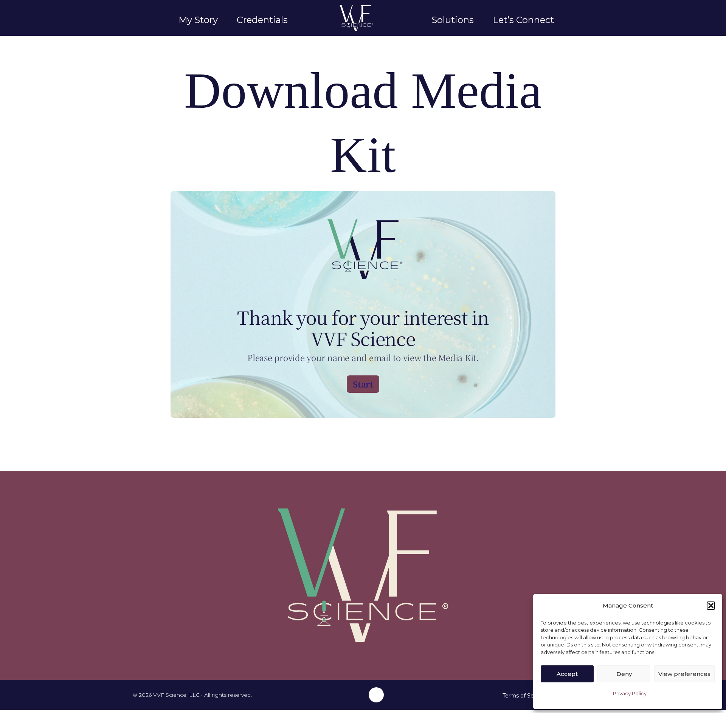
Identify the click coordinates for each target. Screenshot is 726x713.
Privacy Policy (630, 693)
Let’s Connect (523, 19)
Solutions (452, 19)
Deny (624, 673)
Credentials (262, 19)
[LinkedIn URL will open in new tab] (376, 694)
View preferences (684, 673)
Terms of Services (526, 695)
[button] (711, 605)
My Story (198, 19)
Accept (567, 673)
